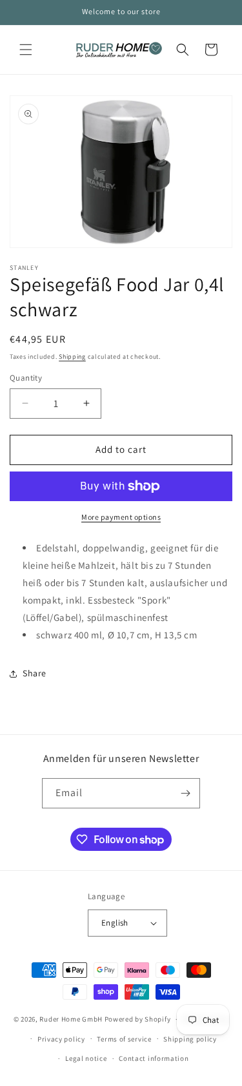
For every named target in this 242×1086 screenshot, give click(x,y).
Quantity (26, 377)
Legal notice (85, 1058)
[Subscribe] (185, 793)
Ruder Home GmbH (71, 1019)
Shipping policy (190, 1038)
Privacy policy (61, 1038)
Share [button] (34, 673)
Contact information (153, 1058)
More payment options (121, 517)
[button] (26, 49)
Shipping (72, 356)
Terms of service (124, 1038)
